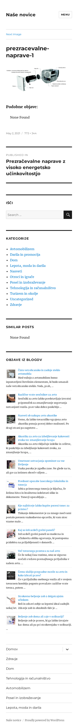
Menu (65, 14)
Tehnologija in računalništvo (33, 288)
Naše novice (21, 14)
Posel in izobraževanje (27, 282)
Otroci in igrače (22, 277)
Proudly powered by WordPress (44, 720)
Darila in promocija (25, 255)
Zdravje (16, 305)
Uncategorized (21, 299)
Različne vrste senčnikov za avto (37, 394)
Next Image (13, 34)
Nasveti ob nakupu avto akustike (37, 415)
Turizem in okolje (24, 293)
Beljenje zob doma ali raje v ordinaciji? (41, 616)
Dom (14, 260)
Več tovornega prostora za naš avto (39, 550)
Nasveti (16, 271)
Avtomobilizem (22, 249)
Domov (12, 649)
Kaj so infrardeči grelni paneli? (36, 530)
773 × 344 (30, 133)
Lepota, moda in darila (28, 266)
